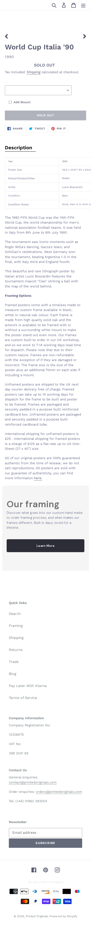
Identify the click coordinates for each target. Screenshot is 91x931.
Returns (16, 650)
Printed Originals (37, 916)
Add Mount (21, 102)
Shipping (33, 72)
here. (38, 478)
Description (18, 147)
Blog (12, 674)
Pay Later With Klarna (28, 686)
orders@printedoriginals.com (59, 792)
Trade (14, 662)
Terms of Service (23, 698)
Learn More (45, 546)
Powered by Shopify (63, 916)
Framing (16, 626)
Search (15, 614)
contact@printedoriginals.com (33, 782)
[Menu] (83, 5)
